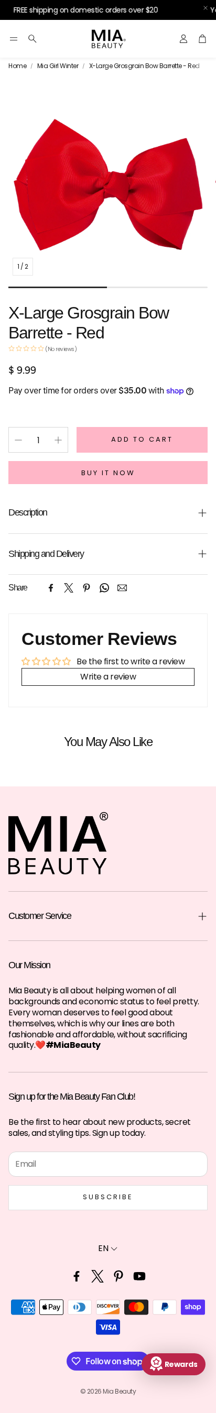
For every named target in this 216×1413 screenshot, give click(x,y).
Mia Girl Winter (58, 66)
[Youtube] (139, 1276)
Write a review (108, 677)
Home (17, 66)
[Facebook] (51, 588)
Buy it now (108, 473)
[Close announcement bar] (205, 8)
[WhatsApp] (104, 588)
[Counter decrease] (18, 440)
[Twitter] (68, 588)
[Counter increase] (58, 440)
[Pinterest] (86, 588)
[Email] (122, 588)
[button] (13, 38)
